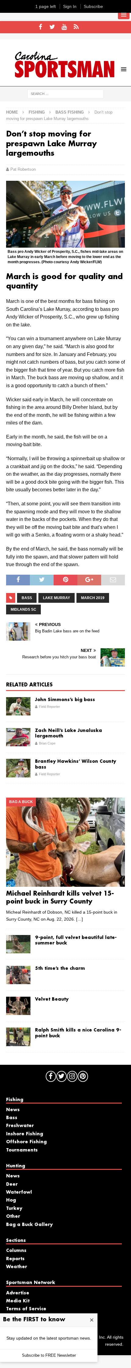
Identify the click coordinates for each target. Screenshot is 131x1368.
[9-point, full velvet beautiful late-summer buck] (18, 944)
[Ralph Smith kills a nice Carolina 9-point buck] (18, 1037)
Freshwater (20, 1125)
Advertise (17, 1293)
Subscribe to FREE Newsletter (49, 1355)
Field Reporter (49, 706)
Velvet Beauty (52, 999)
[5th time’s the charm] (18, 975)
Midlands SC (23, 609)
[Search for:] (65, 93)
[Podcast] (76, 27)
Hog (11, 1200)
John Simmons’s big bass (65, 699)
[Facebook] (40, 27)
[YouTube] (64, 27)
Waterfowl (19, 1192)
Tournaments (22, 1150)
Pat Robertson (23, 169)
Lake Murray (56, 598)
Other (13, 1216)
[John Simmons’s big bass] (18, 706)
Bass (27, 598)
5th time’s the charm (60, 968)
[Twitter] (52, 27)
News (13, 1110)
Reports (15, 1259)
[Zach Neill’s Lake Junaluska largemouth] (18, 737)
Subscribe (93, 6)
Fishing (37, 112)
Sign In (69, 6)
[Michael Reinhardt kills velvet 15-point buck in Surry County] (65, 842)
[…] (79, 919)
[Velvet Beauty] (18, 1006)
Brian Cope (47, 743)
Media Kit (18, 1301)
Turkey (14, 1208)
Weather (16, 1266)
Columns (16, 1250)
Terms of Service (26, 1309)
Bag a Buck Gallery (29, 1224)
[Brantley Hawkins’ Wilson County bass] (18, 768)
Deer (12, 1184)
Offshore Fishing (26, 1142)
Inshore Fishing (24, 1134)
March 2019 (92, 598)
